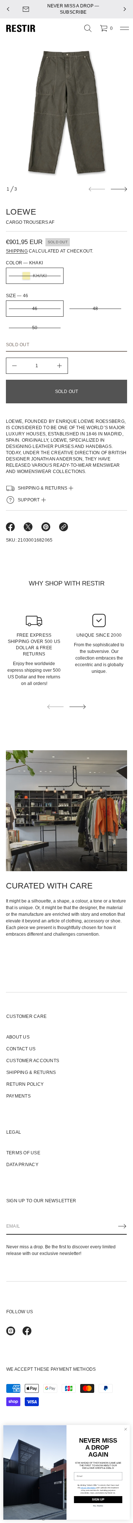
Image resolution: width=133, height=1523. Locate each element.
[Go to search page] (88, 28)
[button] (88, 28)
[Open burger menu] (124, 28)
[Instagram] (11, 1331)
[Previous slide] (8, 9)
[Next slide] (119, 189)
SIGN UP (98, 1499)
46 (34, 308)
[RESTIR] (20, 28)
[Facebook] (27, 1331)
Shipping (17, 251)
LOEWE (21, 211)
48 (95, 308)
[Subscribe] (122, 1226)
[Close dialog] (125, 1429)
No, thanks (98, 1506)
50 (34, 327)
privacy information (88, 1487)
